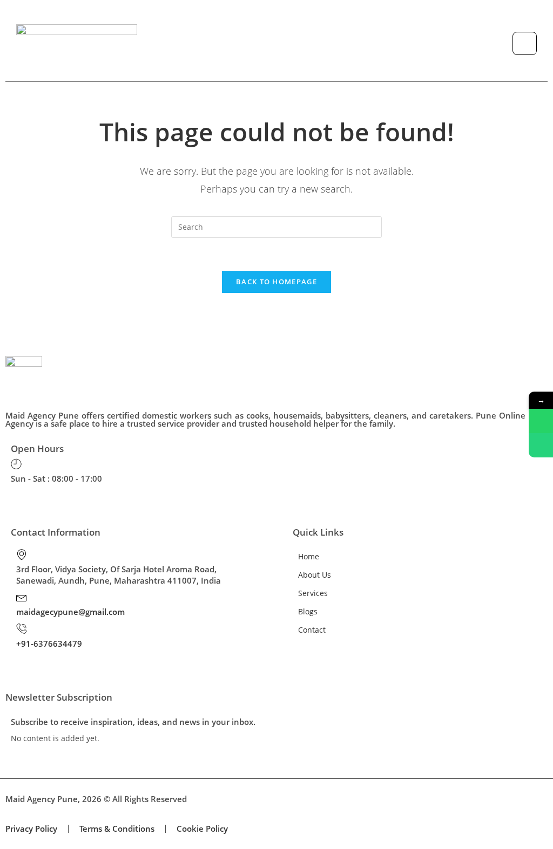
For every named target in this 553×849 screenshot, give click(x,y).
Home (308, 556)
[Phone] (541, 445)
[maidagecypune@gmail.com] (21, 597)
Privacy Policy (31, 828)
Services (313, 593)
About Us (314, 575)
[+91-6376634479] (21, 628)
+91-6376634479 (49, 643)
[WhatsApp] (541, 421)
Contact (312, 630)
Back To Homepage (276, 281)
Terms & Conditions (116, 828)
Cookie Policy (202, 828)
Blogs (308, 611)
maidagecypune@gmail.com (70, 611)
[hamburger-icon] (524, 43)
